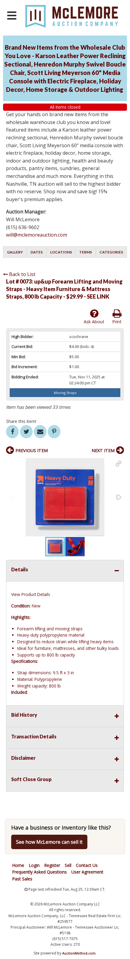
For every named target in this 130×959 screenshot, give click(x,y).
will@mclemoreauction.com (36, 234)
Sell (68, 865)
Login (34, 865)
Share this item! (21, 421)
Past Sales (22, 879)
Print (117, 321)
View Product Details (30, 594)
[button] (118, 463)
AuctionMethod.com (79, 953)
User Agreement (87, 872)
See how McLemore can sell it (49, 842)
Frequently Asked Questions (39, 872)
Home (18, 865)
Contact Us (87, 865)
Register (52, 865)
